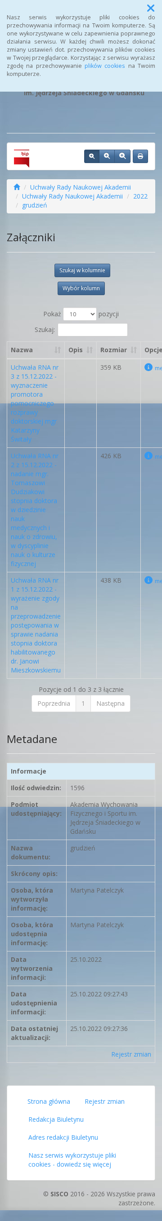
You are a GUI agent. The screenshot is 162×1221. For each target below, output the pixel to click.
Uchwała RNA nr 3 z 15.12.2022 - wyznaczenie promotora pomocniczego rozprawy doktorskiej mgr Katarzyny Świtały (34, 403)
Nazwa (22, 349)
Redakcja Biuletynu (56, 1119)
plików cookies (105, 66)
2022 (140, 196)
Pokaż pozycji (81, 314)
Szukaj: (45, 329)
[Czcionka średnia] (107, 156)
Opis (75, 349)
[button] (150, 8)
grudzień (34, 205)
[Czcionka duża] (122, 156)
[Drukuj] (140, 156)
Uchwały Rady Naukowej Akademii (80, 187)
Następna (110, 703)
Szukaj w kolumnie (82, 270)
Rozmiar (113, 349)
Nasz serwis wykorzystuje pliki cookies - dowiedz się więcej (72, 1159)
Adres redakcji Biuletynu (63, 1137)
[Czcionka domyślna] (91, 156)
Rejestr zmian (131, 1054)
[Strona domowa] (17, 187)
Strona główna (48, 1101)
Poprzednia (53, 703)
